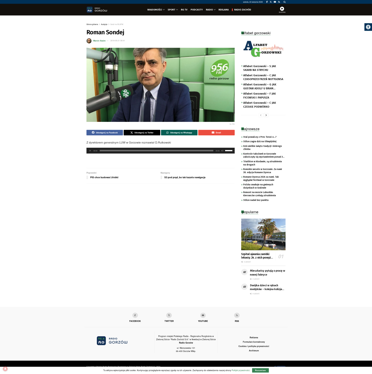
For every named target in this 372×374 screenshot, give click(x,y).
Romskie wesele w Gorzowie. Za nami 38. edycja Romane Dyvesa (262, 171)
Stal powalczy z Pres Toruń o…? (260, 137)
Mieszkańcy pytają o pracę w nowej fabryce (267, 272)
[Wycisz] (222, 150)
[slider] (229, 150)
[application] (160, 151)
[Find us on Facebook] (267, 2)
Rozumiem (260, 370)
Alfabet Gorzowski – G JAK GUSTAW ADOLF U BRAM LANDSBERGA (259, 86)
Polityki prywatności (241, 370)
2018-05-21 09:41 (117, 40)
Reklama (254, 337)
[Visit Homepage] (101, 9)
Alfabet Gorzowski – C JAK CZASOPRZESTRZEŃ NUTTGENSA (263, 77)
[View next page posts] (266, 115)
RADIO (209, 9)
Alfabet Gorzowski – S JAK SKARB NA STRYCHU (259, 68)
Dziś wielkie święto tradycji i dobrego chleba (262, 148)
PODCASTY (197, 9)
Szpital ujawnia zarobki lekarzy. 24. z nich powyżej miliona (257, 255)
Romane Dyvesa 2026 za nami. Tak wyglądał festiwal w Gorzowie (261, 178)
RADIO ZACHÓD (242, 9)
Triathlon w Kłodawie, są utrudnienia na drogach (262, 163)
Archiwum (254, 350)
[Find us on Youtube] (203, 315)
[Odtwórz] (90, 150)
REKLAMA (224, 9)
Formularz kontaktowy (254, 341)
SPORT (171, 9)
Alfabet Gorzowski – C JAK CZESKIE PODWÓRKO (259, 104)
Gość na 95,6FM (116, 24)
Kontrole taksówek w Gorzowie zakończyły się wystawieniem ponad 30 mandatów (263, 156)
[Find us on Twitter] (271, 2)
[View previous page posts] (261, 115)
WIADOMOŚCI (154, 9)
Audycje (104, 24)
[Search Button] (285, 2)
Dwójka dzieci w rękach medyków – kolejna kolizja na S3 (266, 287)
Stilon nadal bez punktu (256, 200)
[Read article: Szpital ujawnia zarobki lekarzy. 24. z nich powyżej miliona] (263, 234)
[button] (368, 27)
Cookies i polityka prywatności (253, 346)
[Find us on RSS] (279, 2)
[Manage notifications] (5, 368)
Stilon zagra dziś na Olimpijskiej (259, 141)
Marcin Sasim (99, 40)
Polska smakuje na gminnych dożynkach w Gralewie (258, 186)
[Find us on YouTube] (275, 2)
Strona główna (92, 24)
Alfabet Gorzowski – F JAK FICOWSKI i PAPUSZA (259, 95)
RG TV (184, 9)
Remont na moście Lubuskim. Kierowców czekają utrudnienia (259, 194)
